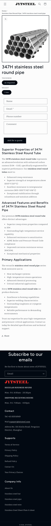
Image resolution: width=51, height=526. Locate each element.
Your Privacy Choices (14, 472)
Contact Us (9, 467)
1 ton (7, 92)
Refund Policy (11, 461)
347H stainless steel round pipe (34, 13)
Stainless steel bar (13, 494)
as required (10, 83)
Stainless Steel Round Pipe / (12, 13)
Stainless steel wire (13, 505)
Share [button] (6, 336)
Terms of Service (12, 445)
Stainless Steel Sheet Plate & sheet (20, 510)
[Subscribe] (43, 374)
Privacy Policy (11, 450)
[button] (5, 4)
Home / (4, 11)
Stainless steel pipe (13, 499)
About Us (9, 488)
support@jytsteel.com (19, 422)
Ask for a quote (14, 140)
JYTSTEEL (28, 525)
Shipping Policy (11, 456)
